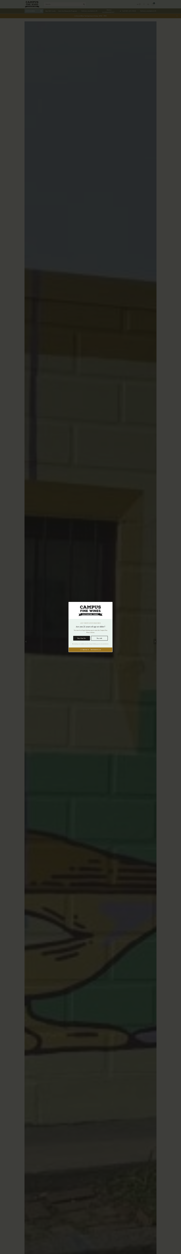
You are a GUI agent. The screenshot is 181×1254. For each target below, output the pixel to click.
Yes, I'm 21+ (81, 638)
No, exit (99, 638)
